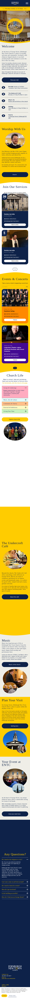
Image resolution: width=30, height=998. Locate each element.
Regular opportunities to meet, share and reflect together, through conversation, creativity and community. (14, 393)
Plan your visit (14, 80)
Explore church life (14, 419)
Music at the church (14, 664)
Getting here (14, 726)
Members (4, 986)
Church (14, 174)
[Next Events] (15, 269)
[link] (15, 224)
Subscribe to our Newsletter (8, 978)
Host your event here (15, 814)
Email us (4, 977)
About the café (14, 597)
